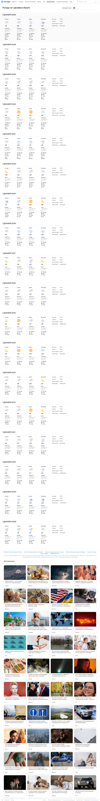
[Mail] (2, 1)
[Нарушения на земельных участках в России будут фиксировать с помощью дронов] (85, 739)
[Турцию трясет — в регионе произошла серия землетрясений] (62, 623)
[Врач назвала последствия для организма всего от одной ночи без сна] (15, 786)
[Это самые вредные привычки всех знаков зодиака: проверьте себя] (85, 669)
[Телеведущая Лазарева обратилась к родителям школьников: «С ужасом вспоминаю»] (15, 693)
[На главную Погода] (6, 1)
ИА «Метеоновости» (94, 800)
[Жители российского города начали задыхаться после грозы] (62, 576)
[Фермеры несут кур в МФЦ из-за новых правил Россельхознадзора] (38, 576)
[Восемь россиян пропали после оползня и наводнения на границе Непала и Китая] (38, 739)
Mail (2, 800)
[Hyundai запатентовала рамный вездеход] (85, 786)
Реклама (12, 800)
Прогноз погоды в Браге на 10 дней (75, 552)
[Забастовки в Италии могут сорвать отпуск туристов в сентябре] (15, 623)
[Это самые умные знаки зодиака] (85, 763)
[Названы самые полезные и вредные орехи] (38, 600)
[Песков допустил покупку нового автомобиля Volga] (85, 716)
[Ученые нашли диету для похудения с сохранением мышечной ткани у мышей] (15, 669)
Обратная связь (79, 800)
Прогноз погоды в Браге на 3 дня (13, 552)
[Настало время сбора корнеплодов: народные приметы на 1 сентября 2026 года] (62, 739)
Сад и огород (44, 553)
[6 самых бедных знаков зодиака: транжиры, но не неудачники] (38, 786)
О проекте (44, 800)
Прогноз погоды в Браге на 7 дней (54, 552)
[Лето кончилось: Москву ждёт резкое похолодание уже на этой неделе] (62, 646)
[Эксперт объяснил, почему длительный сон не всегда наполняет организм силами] (62, 786)
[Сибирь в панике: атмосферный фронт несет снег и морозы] (38, 669)
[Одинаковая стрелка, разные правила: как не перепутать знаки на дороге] (38, 716)
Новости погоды (91, 552)
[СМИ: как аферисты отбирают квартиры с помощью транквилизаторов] (38, 646)
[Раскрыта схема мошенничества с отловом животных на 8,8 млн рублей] (15, 716)
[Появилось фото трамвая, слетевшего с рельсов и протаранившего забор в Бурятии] (85, 600)
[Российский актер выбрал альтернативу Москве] (15, 739)
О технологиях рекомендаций (68, 800)
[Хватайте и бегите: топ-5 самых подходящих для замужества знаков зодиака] (62, 716)
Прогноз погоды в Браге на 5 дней (33, 552)
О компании (6, 800)
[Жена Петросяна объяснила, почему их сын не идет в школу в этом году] (85, 693)
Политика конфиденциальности (54, 800)
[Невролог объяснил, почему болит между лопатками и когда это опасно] (38, 623)
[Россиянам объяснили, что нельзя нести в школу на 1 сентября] (85, 646)
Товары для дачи (54, 553)
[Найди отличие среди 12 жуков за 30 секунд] (15, 646)
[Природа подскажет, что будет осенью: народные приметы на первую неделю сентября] (85, 576)
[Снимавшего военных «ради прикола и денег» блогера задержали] (62, 763)
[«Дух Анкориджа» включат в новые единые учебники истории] (38, 693)
